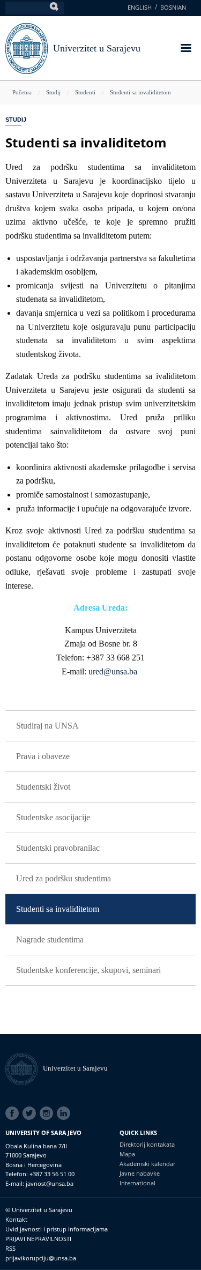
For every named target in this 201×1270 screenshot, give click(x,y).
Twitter (31, 1113)
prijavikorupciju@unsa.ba (40, 1258)
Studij (53, 92)
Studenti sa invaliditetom (140, 92)
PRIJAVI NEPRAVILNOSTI (38, 1239)
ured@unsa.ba (112, 671)
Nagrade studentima (50, 939)
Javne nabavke (140, 1173)
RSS (10, 1248)
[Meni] (185, 49)
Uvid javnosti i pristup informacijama (56, 1229)
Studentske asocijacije (53, 817)
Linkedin (65, 1113)
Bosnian (173, 7)
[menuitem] (100, 726)
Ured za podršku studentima (63, 878)
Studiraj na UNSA (47, 725)
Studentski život (43, 786)
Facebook (14, 1113)
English (140, 7)
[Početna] (24, 1068)
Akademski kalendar (147, 1164)
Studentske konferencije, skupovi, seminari (88, 970)
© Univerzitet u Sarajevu (38, 1210)
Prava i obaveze (43, 756)
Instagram (48, 1113)
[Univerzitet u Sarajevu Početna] (26, 47)
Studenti (85, 92)
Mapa (127, 1154)
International (137, 1183)
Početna (22, 92)
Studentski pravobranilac (58, 847)
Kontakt (16, 1219)
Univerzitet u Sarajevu (96, 48)
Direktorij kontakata (147, 1144)
